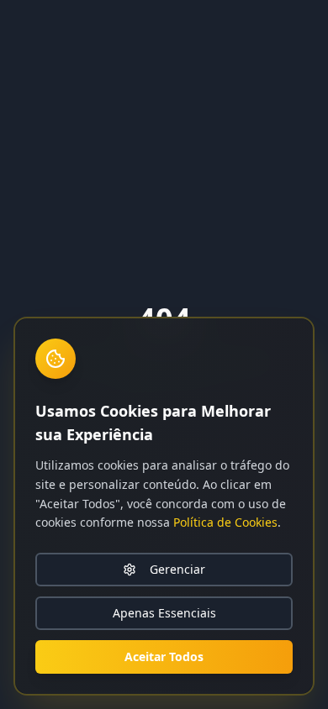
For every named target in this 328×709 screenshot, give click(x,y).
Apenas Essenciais (164, 613)
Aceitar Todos (164, 656)
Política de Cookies (225, 522)
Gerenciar (177, 569)
